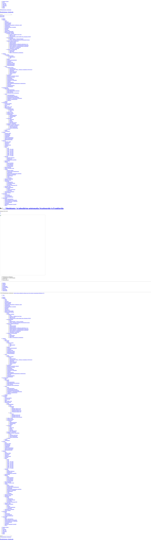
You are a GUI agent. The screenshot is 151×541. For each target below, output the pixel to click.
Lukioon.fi (9, 100)
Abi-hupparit (7, 142)
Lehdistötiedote (10, 182)
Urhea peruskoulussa (13, 126)
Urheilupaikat (9, 172)
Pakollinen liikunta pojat (16, 408)
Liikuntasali (11, 119)
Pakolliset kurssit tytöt (16, 415)
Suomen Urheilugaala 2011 (12, 185)
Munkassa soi (9, 158)
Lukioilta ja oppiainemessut (12, 99)
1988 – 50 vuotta (10, 153)
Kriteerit (8, 188)
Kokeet (8, 58)
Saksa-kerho (11, 51)
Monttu (10, 120)
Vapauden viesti (8, 186)
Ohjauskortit (11, 70)
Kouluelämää (4, 102)
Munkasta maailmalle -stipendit (13, 75)
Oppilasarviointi (10, 62)
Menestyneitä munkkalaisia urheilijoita (14, 173)
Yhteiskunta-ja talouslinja (9, 191)
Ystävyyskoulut (8, 192)
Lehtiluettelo (7, 136)
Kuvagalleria (9, 184)
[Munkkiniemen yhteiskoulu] (5, 536)
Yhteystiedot (7, 30)
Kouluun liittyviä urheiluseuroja (13, 171)
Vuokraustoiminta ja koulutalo (10, 27)
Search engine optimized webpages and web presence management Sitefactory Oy (29, 293)
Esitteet (6, 101)
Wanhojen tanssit (8, 179)
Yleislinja (9, 81)
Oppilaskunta (7, 131)
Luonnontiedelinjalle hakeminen (13, 97)
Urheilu (6, 169)
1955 (8, 148)
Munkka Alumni (5, 1)
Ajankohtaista (7, 194)
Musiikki (6, 156)
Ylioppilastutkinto (10, 82)
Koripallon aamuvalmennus (17, 417)
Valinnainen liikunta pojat (16, 410)
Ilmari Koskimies (10, 162)
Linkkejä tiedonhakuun (9, 137)
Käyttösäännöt (7, 134)
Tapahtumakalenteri (13, 115)
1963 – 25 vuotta (10, 150)
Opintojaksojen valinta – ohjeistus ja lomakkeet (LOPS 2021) (20, 69)
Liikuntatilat (9, 118)
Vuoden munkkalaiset (11, 189)
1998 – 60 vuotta (10, 154)
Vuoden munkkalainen (9, 187)
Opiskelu (4, 53)
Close (3, 295)
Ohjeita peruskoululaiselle (12, 60)
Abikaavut (7, 143)
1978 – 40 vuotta (10, 152)
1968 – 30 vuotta (10, 151)
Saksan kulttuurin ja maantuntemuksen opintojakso (18, 46)
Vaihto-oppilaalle (12, 72)
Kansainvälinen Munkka (9, 32)
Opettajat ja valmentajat (11, 123)
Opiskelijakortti (10, 86)
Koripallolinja (9, 78)
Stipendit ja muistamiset (11, 174)
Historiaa (4, 140)
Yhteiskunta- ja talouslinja (14, 48)
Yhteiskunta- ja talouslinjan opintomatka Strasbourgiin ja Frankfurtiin (33, 208)
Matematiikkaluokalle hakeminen (13, 90)
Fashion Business (12, 43)
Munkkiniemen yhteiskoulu (6, 12)
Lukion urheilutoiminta (13, 127)
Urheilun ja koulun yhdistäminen (13, 124)
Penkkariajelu (7, 160)
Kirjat (6, 147)
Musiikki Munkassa (10, 157)
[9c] (22, 274)
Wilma (3, 6)
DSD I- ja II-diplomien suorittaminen (16, 52)
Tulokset (11, 117)
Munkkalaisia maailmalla (11, 159)
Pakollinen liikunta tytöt (16, 409)
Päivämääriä (4, 193)
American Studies (12, 42)
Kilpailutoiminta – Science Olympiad (16, 38)
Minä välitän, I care (8, 106)
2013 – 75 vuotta (10, 155)
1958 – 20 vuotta (10, 149)
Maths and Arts (12, 35)
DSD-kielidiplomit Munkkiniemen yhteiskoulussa (16, 83)
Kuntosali (11, 121)
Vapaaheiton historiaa (11, 183)
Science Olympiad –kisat (9, 168)
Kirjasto (3, 132)
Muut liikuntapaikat (13, 122)
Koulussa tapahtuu (8, 103)
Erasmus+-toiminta (10, 33)
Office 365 (4, 4)
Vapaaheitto (9, 177)
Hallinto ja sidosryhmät (9, 31)
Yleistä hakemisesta (10, 89)
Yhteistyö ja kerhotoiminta (12, 49)
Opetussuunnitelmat (10, 65)
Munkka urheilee (8, 107)
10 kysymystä (7, 104)
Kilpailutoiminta (10, 37)
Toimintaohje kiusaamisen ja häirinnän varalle (13, 25)
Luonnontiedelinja (10, 79)
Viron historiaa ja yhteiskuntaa (15, 47)
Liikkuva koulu (10, 112)
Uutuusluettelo (7, 135)
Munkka (3, 19)
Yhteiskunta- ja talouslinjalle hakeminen (14, 98)
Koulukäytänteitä (8, 22)
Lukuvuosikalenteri (8, 195)
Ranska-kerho (12, 50)
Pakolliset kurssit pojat (16, 414)
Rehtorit (6, 161)
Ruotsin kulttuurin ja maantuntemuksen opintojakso (19, 45)
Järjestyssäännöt (8, 23)
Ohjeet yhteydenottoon (9, 199)
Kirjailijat (6, 145)
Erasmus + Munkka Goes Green (15, 34)
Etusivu (3, 18)
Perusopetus (7, 54)
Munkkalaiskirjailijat (8, 139)
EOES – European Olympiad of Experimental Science (19, 39)
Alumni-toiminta (8, 144)
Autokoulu (9, 84)
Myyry (3, 2)
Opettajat (6, 29)
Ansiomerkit (9, 190)
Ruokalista (7, 28)
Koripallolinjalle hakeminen (12, 96)
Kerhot (6, 130)
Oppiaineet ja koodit (11, 63)
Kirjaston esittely (8, 133)
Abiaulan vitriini (8, 141)
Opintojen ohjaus (10, 55)
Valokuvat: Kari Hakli (9, 178)
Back (6, 299)
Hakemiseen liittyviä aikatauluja (13, 92)
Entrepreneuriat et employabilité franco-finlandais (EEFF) (20, 36)
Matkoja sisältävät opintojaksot (13, 40)
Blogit (3, 7)
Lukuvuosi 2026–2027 (9, 196)
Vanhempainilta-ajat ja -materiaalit (11, 201)
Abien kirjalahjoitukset (9, 138)
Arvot (6, 20)
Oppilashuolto (7, 26)
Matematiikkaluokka (11, 64)
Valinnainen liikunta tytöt (16, 411)
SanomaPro (4, 5)
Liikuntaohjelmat (10, 108)
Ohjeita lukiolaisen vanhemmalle (11, 200)
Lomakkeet (9, 61)
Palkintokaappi (10, 175)
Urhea (8, 176)
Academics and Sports (13, 125)
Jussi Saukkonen (10, 164)
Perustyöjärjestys (12, 68)
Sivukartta (4, 3)
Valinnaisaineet (12, 56)
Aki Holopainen (10, 166)
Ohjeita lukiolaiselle (13, 71)
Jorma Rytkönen (10, 165)
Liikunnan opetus (10, 113)
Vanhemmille (4, 197)
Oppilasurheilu (10, 114)
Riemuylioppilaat (8, 167)
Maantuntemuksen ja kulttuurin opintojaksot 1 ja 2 (18, 44)
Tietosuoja (7, 21)
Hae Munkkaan (5, 87)
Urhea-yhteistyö (10, 91)
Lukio (6, 66)
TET (10, 57)
